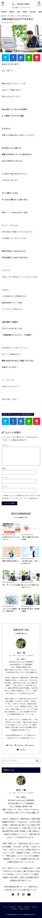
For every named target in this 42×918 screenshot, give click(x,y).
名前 (4, 468)
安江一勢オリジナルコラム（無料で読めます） (18, 414)
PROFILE (4, 12)
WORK (25, 12)
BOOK (20, 907)
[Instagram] (23, 894)
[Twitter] (13, 894)
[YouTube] (29, 894)
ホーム (5, 907)
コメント (6, 445)
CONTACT (13, 907)
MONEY (11, 12)
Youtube (34, 907)
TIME (18, 12)
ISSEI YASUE (20, 914)
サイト (4, 486)
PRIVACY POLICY (24, 909)
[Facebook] (18, 894)
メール (5, 477)
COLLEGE (33, 12)
